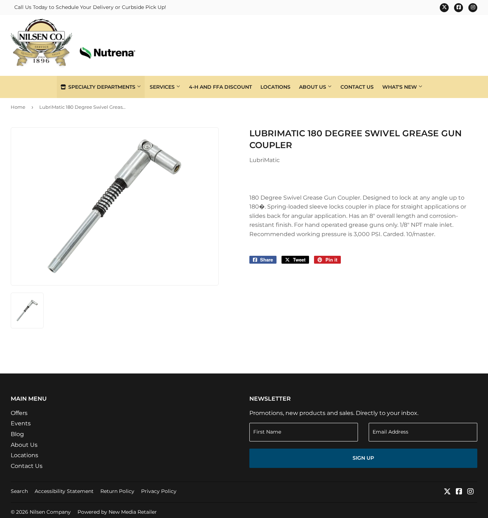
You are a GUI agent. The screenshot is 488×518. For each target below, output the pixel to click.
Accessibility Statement (64, 491)
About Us (313, 87)
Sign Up (363, 458)
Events (21, 423)
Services (163, 87)
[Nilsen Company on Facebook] (459, 492)
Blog (17, 434)
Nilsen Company (50, 512)
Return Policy (117, 491)
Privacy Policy (158, 491)
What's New (400, 87)
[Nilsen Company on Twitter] (447, 492)
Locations (275, 87)
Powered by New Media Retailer (117, 512)
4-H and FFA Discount (220, 87)
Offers (19, 413)
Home (18, 107)
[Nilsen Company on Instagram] (470, 492)
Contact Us (357, 87)
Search (19, 491)
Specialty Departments (102, 87)
